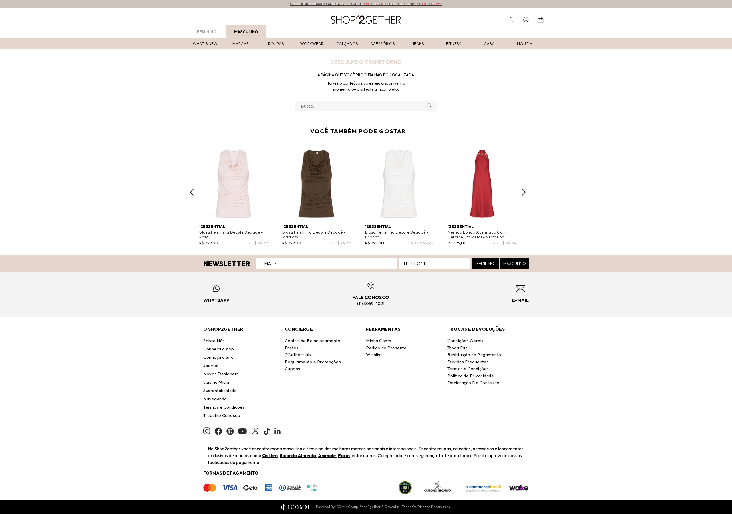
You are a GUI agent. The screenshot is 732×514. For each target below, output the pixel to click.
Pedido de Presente (386, 347)
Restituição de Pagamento (474, 354)
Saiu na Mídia (216, 382)
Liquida (524, 43)
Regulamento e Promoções (313, 361)
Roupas (276, 43)
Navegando (215, 398)
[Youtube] (242, 431)
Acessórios (382, 43)
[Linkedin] (277, 431)
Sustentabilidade (220, 390)
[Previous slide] (191, 192)
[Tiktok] (267, 431)
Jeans (418, 43)
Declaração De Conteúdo (473, 382)
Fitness (453, 43)
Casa (489, 43)
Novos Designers (221, 373)
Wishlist (374, 354)
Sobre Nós (214, 340)
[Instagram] (206, 431)
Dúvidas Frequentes (468, 361)
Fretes (292, 347)
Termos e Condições (224, 407)
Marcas (240, 43)
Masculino (246, 31)
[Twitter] (255, 431)
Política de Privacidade (470, 375)
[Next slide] (523, 192)
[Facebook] (218, 431)
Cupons (292, 368)
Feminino (207, 31)
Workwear (311, 43)
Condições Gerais (465, 340)
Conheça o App (218, 349)
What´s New (205, 43)
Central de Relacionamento (313, 340)
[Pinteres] (230, 431)
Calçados (347, 43)
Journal (210, 365)
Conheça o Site (218, 357)
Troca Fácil (458, 347)
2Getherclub (298, 354)
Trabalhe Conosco (221, 415)
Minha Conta (378, 340)
